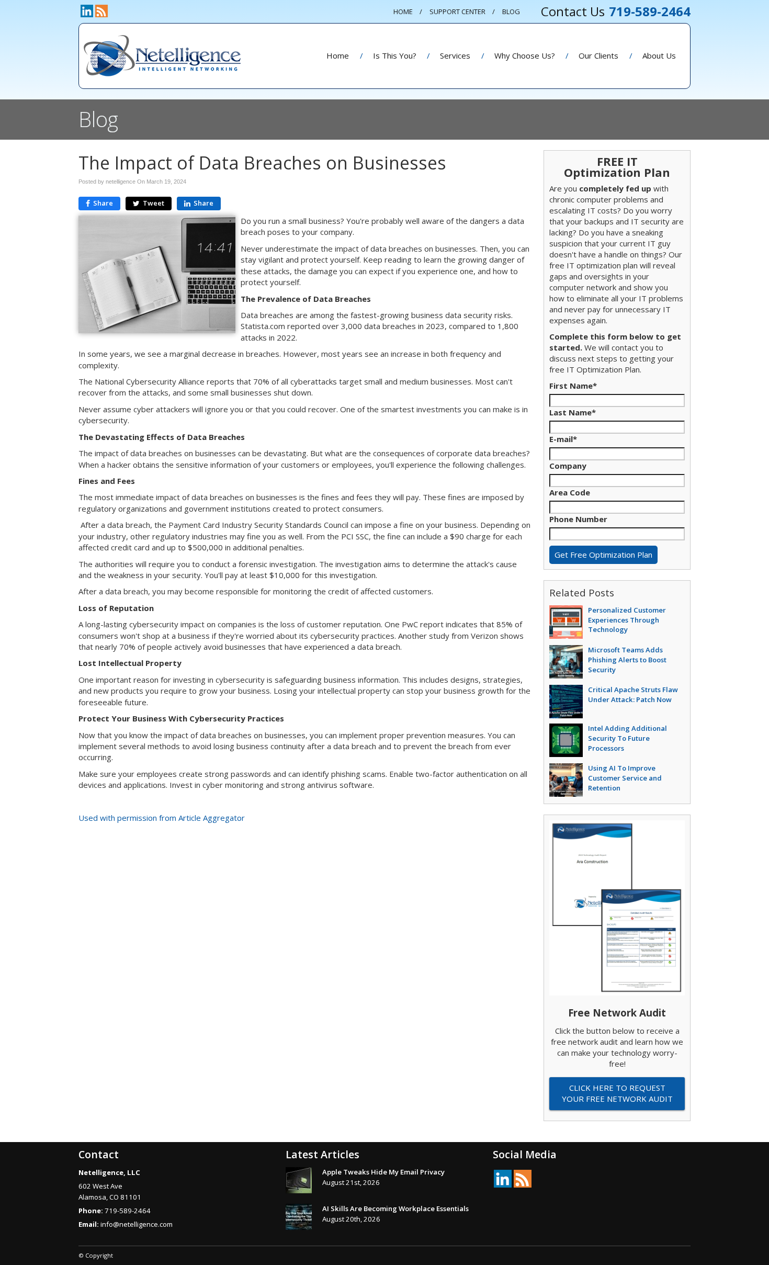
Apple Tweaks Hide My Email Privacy (383, 1172)
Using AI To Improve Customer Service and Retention (625, 777)
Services (455, 55)
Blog (511, 11)
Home (403, 11)
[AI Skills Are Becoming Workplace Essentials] (299, 1217)
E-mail (563, 439)
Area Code (569, 492)
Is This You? (394, 55)
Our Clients (598, 55)
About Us (659, 55)
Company (567, 465)
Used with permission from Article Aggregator (161, 817)
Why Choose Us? (524, 55)
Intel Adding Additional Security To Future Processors (627, 738)
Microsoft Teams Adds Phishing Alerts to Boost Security (627, 659)
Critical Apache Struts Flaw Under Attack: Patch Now (633, 694)
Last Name (572, 412)
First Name (573, 385)
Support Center (457, 11)
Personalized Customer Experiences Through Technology (627, 619)
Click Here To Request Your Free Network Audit (617, 1093)
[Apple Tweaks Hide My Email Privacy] (299, 1180)
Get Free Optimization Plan (603, 554)
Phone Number (578, 519)
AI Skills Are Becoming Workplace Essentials (395, 1208)
